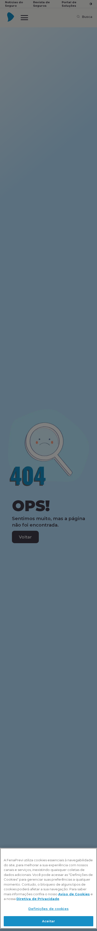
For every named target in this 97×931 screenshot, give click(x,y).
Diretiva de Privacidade (37, 899)
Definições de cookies (48, 909)
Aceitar (48, 921)
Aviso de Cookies (74, 894)
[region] (48, 888)
